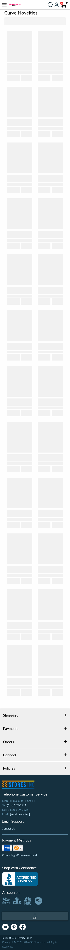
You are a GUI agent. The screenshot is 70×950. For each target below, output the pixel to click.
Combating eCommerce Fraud (19, 855)
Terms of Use (9, 937)
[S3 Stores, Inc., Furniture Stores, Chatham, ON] (20, 879)
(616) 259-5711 (16, 805)
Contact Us (8, 828)
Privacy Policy (25, 937)
